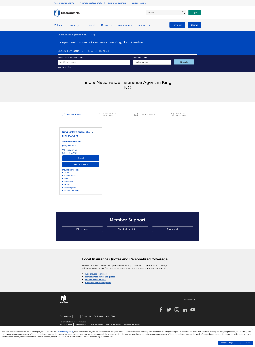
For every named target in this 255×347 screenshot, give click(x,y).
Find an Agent (65, 316)
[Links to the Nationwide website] (64, 303)
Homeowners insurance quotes (100, 276)
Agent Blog (110, 316)
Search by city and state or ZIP (70, 57)
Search (184, 62)
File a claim (89, 230)
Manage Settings (226, 343)
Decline (248, 343)
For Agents (98, 316)
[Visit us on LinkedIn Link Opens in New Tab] (184, 312)
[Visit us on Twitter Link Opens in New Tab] (168, 312)
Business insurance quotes (98, 282)
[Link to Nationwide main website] (67, 16)
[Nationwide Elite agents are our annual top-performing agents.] (76, 136)
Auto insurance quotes (96, 274)
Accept (239, 343)
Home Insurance (81, 325)
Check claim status (133, 230)
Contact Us (86, 316)
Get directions (81, 164)
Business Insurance (132, 325)
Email (81, 158)
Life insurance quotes (95, 279)
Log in (195, 12)
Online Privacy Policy (65, 331)
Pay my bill (180, 230)
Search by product (140, 57)
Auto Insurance (66, 325)
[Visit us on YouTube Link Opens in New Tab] (192, 312)
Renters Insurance (113, 325)
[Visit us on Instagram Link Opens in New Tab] (176, 312)
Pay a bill (177, 24)
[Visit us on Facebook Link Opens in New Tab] (160, 312)
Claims (194, 24)
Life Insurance (97, 325)
